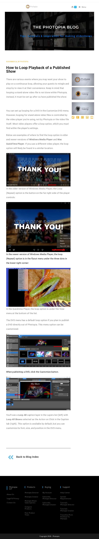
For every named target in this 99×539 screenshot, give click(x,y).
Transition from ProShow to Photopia (66, 517)
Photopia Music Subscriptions (31, 502)
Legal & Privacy (13, 498)
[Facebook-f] (77, 117)
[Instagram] (82, 117)
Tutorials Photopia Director (67, 504)
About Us (10, 494)
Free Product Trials (30, 514)
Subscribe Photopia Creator (49, 504)
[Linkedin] (87, 117)
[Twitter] (73, 117)
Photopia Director (32, 492)
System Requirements (65, 498)
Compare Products (28, 508)
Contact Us (11, 503)
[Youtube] (92, 117)
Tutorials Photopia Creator (67, 510)
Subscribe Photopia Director (49, 498)
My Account (47, 492)
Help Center (65, 492)
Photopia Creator (31, 497)
